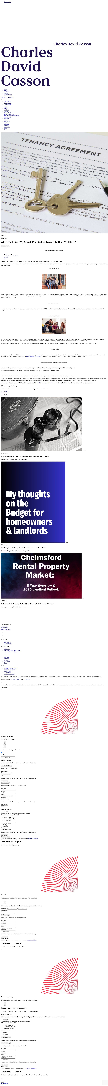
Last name (3, 791)
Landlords (6, 92)
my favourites (4, 1083)
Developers (6, 121)
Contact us (6, 124)
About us (6, 660)
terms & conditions (33, 838)
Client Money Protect (9, 674)
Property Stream (16, 679)
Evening (5, 828)
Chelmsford (7, 649)
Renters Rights (7, 112)
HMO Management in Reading (11, 115)
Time (10, 814)
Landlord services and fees (10, 668)
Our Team (6, 125)
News (5, 130)
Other (2, 665)
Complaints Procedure (9, 669)
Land (5, 120)
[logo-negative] (72, 44)
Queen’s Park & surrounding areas (12, 650)
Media (5, 128)
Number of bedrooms (6, 774)
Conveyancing (7, 117)
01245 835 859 (4, 627)
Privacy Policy (7, 672)
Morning (5, 825)
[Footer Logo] (9, 621)
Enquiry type (4, 908)
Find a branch (7, 104)
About (5, 122)
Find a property (7, 103)
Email (2, 794)
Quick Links (4, 639)
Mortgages (6, 118)
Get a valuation (7, 2)
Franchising (7, 127)
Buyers (5, 90)
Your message (4, 910)
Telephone (3, 797)
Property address (5, 755)
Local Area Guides (5, 646)
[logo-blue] (27, 86)
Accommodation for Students (33, 356)
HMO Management (9, 114)
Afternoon (5, 826)
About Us (3, 654)
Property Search (8, 94)
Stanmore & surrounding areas (11, 652)
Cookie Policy (7, 671)
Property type (4, 771)
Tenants (6, 93)
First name (3, 788)
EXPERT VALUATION (7, 97)
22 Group (27, 679)
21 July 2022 (4, 238)
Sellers (5, 89)
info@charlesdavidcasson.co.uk (44, 382)
